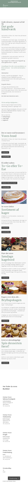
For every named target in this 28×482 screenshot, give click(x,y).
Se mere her (5, 152)
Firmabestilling (6, 156)
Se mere (7, 410)
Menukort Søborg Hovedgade (9, 183)
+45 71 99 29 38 (8, 470)
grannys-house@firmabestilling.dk (13, 472)
